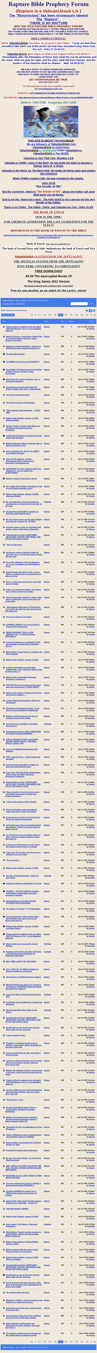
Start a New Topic (8, 315)
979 (44, 315)
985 (76, 315)
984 (71, 315)
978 (39, 315)
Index (17, 300)
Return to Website (8, 300)
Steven (92, 329)
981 (55, 315)
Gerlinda (91, 504)
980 (50, 315)
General (23, 300)
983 (66, 315)
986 (82, 315)
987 (87, 315)
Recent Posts (20, 304)
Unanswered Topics (8, 304)
